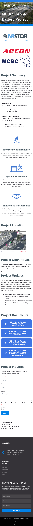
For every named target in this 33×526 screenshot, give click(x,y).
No (3, 409)
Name (3, 377)
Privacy (16, 521)
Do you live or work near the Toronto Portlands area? (16, 403)
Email (2, 384)
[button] (25, 5)
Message (4, 391)
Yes (3, 407)
